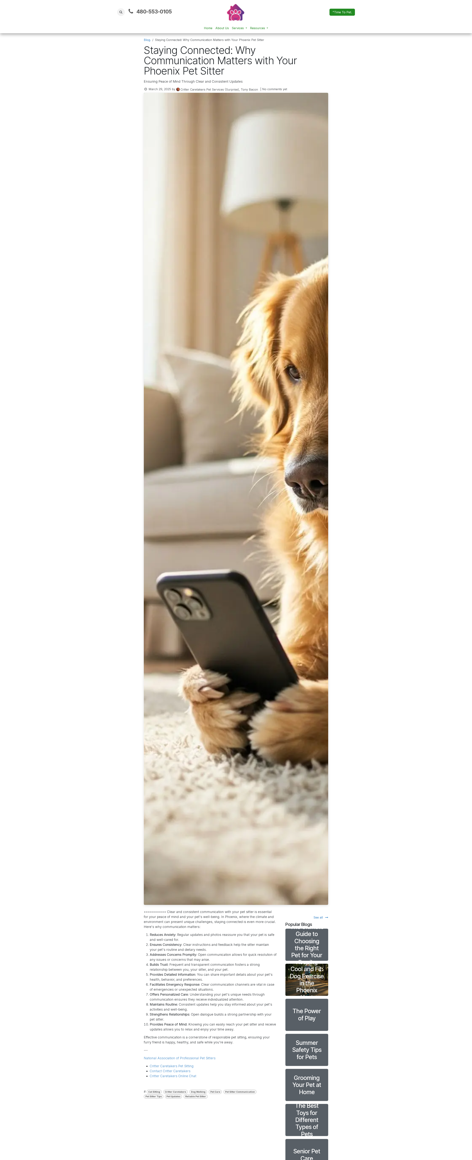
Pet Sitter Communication (240, 1091)
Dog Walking (198, 1091)
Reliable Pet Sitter (195, 1096)
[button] (121, 12)
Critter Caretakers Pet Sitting (172, 1066)
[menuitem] (208, 28)
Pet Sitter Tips (153, 1096)
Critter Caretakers (175, 1091)
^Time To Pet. (342, 12)
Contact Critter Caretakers (170, 1071)
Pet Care (215, 1091)
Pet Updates (173, 1096)
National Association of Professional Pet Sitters (180, 1058)
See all (318, 917)
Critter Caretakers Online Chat (173, 1076)
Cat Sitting (154, 1091)
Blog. (147, 40)
